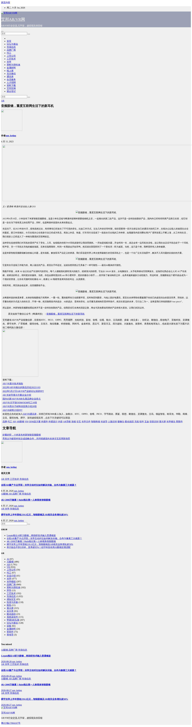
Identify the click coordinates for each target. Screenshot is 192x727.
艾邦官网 (11, 88)
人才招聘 (11, 82)
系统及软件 (12, 617)
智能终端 (95, 421)
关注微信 (11, 73)
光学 (9, 62)
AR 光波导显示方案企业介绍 (17, 395)
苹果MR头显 (13, 620)
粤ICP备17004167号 (10, 723)
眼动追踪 (129, 421)
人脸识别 (112, 421)
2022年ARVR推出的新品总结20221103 (21, 387)
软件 (141, 421)
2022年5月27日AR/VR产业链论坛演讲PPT (23, 391)
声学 (9, 590)
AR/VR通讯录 (30, 414)
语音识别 (154, 421)
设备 (9, 626)
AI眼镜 (5, 494)
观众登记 (11, 91)
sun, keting (11, 135)
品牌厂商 (11, 50)
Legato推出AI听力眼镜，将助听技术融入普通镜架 (31, 535)
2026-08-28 (6, 661)
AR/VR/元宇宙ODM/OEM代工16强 (20, 402)
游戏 (73, 421)
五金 (146, 421)
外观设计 (52, 421)
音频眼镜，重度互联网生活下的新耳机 (65, 314)
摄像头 (121, 421)
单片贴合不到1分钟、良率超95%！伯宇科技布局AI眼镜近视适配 (39, 547)
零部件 (10, 632)
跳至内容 (5, 2)
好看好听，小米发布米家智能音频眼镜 (22, 435)
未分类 (10, 611)
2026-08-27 (6, 690)
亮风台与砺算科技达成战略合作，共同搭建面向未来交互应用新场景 (36, 438)
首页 (9, 41)
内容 (60, 421)
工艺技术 (11, 59)
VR (26, 421)
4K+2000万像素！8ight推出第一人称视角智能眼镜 (25, 500)
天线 (136, 421)
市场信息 (11, 47)
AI (8, 559)
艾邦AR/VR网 (13, 19)
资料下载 (11, 85)
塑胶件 (179, 421)
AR (2, 101)
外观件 (44, 421)
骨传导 (10, 635)
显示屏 (162, 421)
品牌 (5, 421)
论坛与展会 (12, 44)
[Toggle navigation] (2, 31)
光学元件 (86, 421)
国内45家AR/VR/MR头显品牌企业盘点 (22, 399)
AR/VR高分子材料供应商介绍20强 (20, 406)
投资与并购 (12, 602)
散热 (9, 605)
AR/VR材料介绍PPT (12, 410)
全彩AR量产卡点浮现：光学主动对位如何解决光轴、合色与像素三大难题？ (38, 485)
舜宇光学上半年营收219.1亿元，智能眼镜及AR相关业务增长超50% (34, 514)
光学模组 (11, 581)
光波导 (104, 421)
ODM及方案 (35, 421)
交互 (78, 421)
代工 (9, 53)
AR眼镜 (20, 421)
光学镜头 (170, 421)
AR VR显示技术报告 (13, 383)
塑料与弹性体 (13, 65)
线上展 (10, 70)
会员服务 (11, 79)
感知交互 (11, 599)
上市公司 (11, 56)
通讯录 (10, 76)
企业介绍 (11, 575)
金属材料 (11, 67)
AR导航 (67, 421)
